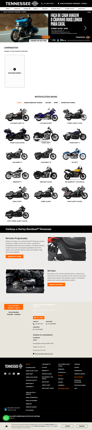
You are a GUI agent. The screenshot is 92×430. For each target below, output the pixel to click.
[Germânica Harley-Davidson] (22, 3)
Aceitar (67, 426)
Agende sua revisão (14, 256)
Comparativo (78, 370)
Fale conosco (30, 410)
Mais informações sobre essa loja (44, 354)
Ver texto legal (46, 37)
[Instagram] (11, 373)
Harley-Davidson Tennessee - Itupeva (73, 3)
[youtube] (19, 373)
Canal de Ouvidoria (31, 400)
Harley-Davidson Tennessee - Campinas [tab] (13, 313)
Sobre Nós (29, 404)
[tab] (19, 102)
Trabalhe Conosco (31, 407)
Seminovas (17, 9)
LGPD (75, 388)
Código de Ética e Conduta (31, 393)
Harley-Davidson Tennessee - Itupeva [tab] (14, 307)
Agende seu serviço (56, 284)
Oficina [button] (36, 9)
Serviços (60, 379)
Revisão (60, 382)
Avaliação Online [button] (56, 9)
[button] (7, 28)
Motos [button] (8, 9)
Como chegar (39, 318)
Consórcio (45, 9)
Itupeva (76, 367)
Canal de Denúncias (31, 397)
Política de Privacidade (77, 381)
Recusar (82, 426)
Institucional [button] (81, 9)
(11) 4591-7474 (48, 3)
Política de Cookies (80, 385)
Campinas (77, 364)
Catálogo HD (27, 9)
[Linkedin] (15, 373)
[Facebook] (6, 373)
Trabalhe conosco (69, 9)
